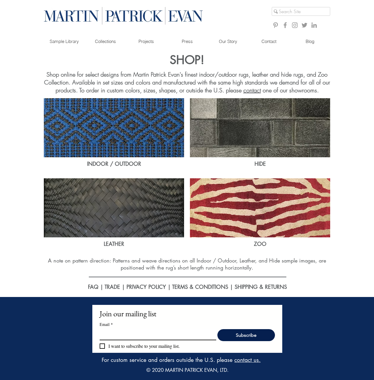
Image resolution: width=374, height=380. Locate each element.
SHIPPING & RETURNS (261, 286)
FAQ (93, 286)
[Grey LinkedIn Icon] (314, 25)
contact (252, 90)
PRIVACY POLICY (146, 286)
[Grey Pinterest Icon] (275, 25)
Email (106, 324)
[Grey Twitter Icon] (304, 25)
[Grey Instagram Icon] (295, 25)
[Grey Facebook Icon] (285, 25)
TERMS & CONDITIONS (201, 286)
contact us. (247, 360)
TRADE (112, 286)
